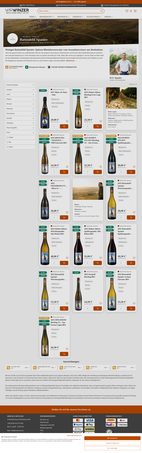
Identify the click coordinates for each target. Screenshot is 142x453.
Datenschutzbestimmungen (74, 435)
